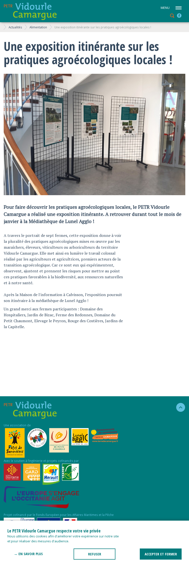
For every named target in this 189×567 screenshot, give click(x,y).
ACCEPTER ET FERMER (161, 553)
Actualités (15, 27)
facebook (179, 15)
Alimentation (38, 27)
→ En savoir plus (28, 553)
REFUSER (94, 553)
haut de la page (178, 407)
